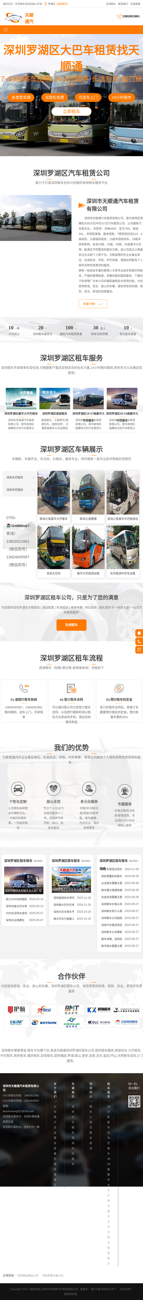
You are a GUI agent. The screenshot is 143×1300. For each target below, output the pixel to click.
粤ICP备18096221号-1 (103, 1289)
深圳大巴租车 (14, 477)
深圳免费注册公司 (52, 1275)
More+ (38, 860)
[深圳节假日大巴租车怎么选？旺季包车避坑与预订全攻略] (23, 868)
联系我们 (123, 3)
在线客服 (135, 3)
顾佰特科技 (70, 1293)
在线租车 (111, 3)
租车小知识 (90, 1117)
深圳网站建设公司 (27, 1275)
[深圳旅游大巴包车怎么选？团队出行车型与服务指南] (71, 868)
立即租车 (71, 111)
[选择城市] (62, 3)
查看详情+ (89, 303)
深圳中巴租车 (14, 489)
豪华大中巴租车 (108, 1227)
